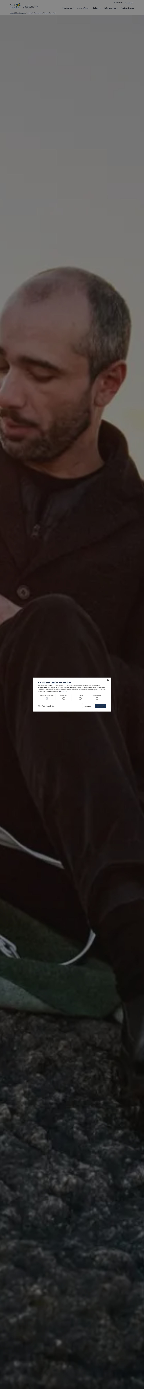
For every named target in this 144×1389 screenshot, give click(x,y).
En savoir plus (63, 691)
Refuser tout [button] (88, 706)
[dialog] (72, 695)
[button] (46, 706)
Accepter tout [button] (100, 706)
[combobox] (108, 680)
